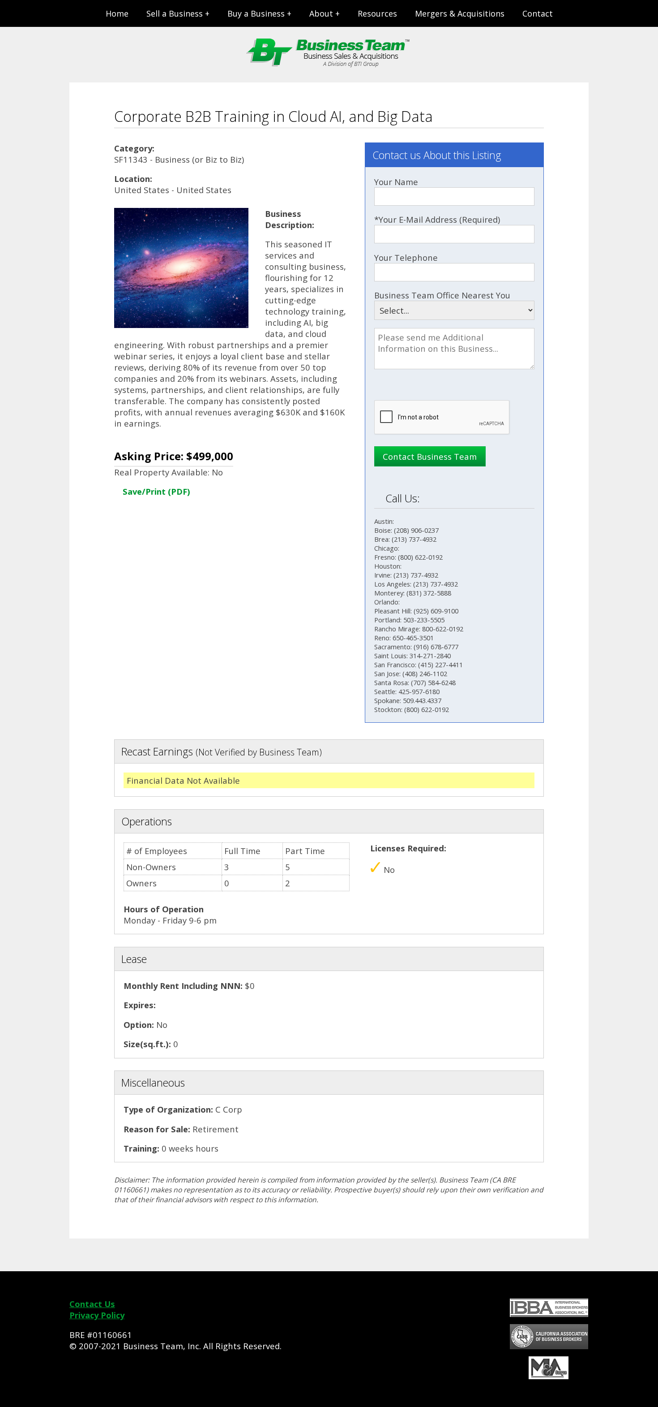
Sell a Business (174, 13)
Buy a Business (256, 13)
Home (117, 13)
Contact (537, 13)
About (321, 13)
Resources (377, 13)
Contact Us (92, 1303)
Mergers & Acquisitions (459, 13)
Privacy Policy (96, 1315)
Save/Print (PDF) (155, 491)
